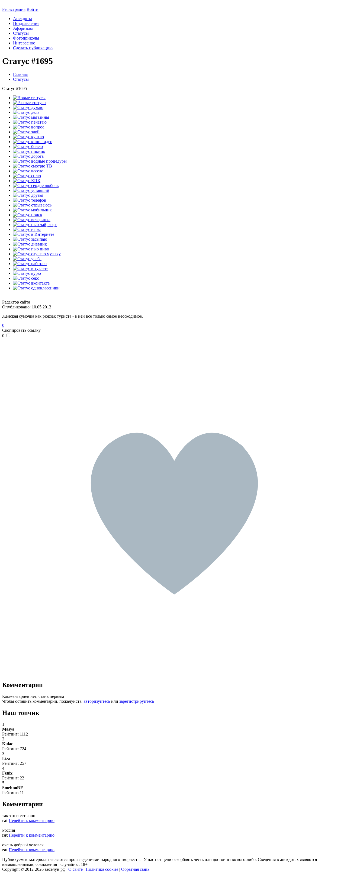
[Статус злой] (26, 132)
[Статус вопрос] (28, 127)
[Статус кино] (32, 141)
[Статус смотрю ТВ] (32, 166)
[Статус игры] (27, 229)
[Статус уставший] (31, 190)
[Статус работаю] (30, 263)
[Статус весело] (28, 171)
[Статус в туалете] (30, 268)
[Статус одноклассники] (36, 288)
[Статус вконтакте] (31, 283)
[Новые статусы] (29, 97)
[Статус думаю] (28, 107)
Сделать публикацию (33, 48)
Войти (32, 9)
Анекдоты (22, 18)
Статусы (21, 33)
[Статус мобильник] (32, 210)
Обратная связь (135, 869)
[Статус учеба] (27, 258)
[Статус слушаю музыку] (37, 253)
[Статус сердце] (36, 185)
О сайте (75, 869)
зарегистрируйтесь (136, 701)
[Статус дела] (26, 112)
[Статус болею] (28, 146)
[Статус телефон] (29, 200)
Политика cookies (102, 869)
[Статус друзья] (28, 195)
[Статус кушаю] (28, 136)
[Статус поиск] (27, 214)
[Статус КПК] (26, 180)
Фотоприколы (26, 38)
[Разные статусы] (29, 102)
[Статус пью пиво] (31, 249)
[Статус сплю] (27, 175)
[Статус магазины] (31, 117)
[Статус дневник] (30, 244)
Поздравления (26, 23)
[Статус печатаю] (30, 122)
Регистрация (13, 9)
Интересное (24, 43)
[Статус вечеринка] (31, 219)
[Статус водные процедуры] (40, 161)
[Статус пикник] (29, 151)
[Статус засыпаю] (30, 239)
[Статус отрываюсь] (32, 205)
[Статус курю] (27, 273)
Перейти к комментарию (31, 820)
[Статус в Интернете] (33, 234)
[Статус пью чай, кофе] (35, 224)
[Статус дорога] (28, 156)
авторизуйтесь (96, 701)
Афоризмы (23, 28)
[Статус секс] (26, 278)
